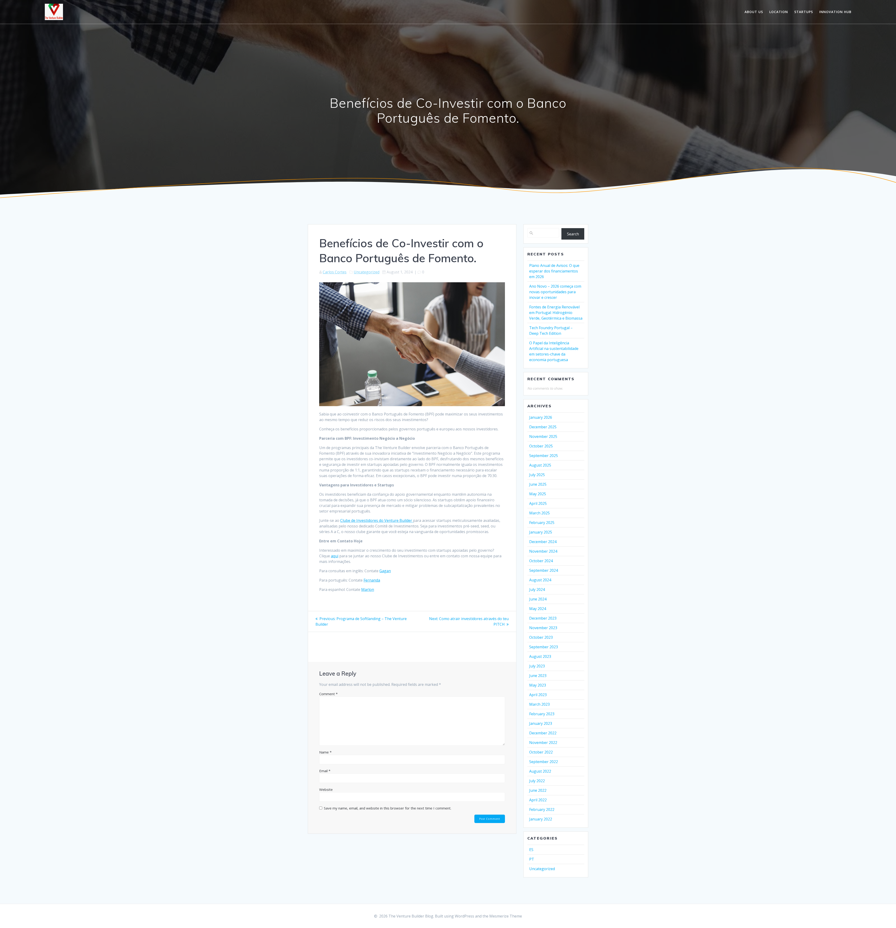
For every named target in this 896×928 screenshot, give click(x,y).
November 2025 (543, 436)
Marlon (367, 589)
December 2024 (542, 541)
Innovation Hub (835, 12)
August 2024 (540, 580)
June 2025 (537, 484)
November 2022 (543, 742)
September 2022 (543, 761)
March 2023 (539, 704)
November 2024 (543, 551)
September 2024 (543, 570)
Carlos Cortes (334, 272)
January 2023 (540, 723)
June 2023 (537, 675)
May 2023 (537, 685)
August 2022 (540, 771)
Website (326, 789)
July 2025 (537, 474)
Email (324, 770)
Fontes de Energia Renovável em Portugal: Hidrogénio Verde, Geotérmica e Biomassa (555, 312)
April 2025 (538, 503)
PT (531, 859)
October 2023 (541, 637)
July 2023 (537, 666)
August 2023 (540, 656)
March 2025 (539, 513)
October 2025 (541, 446)
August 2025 (540, 465)
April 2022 (538, 799)
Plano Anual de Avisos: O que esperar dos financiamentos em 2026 (554, 271)
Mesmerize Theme (505, 916)
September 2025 (543, 455)
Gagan (385, 570)
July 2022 (537, 780)
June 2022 (537, 790)
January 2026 (540, 417)
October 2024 (541, 560)
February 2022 (541, 809)
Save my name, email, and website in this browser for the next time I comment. (387, 808)
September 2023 (543, 646)
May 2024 (537, 608)
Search (573, 234)
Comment (328, 693)
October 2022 (541, 752)
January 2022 (540, 819)
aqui (334, 555)
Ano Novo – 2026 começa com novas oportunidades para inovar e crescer (555, 292)
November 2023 (543, 627)
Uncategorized (366, 272)
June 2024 (537, 599)
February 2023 (541, 713)
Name (325, 752)
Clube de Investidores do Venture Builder (376, 520)
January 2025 (540, 532)
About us (754, 12)
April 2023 (538, 694)
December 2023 (542, 618)
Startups (803, 12)
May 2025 (537, 493)
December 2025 (542, 426)
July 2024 (537, 589)
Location (778, 12)
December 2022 (542, 733)
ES (531, 849)
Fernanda (372, 580)
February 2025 (541, 522)
